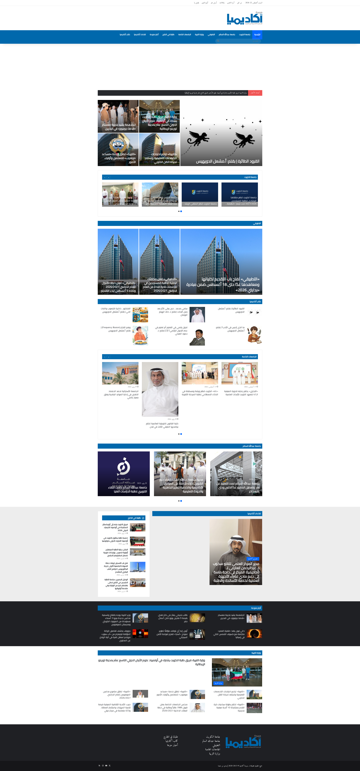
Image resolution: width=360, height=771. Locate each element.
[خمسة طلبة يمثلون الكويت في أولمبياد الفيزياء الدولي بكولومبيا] (137, 541)
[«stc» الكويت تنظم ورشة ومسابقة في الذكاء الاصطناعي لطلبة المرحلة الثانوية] (200, 373)
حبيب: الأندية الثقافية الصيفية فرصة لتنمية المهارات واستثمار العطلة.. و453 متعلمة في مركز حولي (114, 707)
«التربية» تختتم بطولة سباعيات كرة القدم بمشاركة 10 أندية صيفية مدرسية (229, 707)
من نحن (239, 2)
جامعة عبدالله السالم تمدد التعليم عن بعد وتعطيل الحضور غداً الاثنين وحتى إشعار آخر (238, 487)
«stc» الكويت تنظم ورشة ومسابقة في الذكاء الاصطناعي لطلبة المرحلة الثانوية (200, 392)
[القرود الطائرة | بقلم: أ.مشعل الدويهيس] (221, 133)
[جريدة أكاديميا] (244, 18)
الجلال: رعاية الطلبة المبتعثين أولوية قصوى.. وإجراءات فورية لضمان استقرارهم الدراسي (115, 552)
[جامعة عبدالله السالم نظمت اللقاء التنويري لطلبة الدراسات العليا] (124, 473)
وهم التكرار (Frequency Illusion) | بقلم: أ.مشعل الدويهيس (115, 328)
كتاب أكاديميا (125, 34)
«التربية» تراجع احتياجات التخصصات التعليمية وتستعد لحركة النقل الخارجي (160, 157)
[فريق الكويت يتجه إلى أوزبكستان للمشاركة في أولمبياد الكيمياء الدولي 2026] (137, 527)
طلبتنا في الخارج (168, 34)
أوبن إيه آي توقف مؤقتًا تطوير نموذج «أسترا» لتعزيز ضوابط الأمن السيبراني (172, 634)
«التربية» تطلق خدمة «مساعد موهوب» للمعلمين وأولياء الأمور (119, 157)
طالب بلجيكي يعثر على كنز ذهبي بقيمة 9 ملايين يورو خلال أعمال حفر (172, 618)
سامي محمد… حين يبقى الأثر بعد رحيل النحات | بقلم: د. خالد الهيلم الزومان (172, 311)
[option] (180, 133)
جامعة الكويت (244, 34)
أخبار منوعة (154, 34)
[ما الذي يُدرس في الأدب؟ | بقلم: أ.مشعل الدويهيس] (254, 335)
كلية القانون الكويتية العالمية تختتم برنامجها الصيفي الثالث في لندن (162, 425)
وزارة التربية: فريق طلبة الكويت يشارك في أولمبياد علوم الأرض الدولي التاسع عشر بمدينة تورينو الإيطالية (159, 122)
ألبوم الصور (205, 2)
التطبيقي (211, 34)
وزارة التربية (199, 34)
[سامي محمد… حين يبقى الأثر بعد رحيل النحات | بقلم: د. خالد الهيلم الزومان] (197, 314)
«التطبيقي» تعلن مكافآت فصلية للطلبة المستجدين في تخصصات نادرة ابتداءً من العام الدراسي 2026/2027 (160, 284)
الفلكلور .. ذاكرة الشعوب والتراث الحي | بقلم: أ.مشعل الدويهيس (115, 310)
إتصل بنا (196, 2)
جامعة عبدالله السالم (227, 34)
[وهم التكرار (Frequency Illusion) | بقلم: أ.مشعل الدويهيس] (140, 335)
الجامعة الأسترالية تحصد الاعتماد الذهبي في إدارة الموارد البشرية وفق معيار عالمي (121, 394)
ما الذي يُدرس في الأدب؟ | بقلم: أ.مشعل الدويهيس (230, 328)
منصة (219, 765)
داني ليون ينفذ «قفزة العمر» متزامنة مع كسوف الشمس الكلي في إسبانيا (229, 634)
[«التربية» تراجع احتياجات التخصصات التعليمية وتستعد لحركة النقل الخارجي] (159, 149)
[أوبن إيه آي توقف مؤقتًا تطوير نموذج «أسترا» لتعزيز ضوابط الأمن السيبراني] (197, 634)
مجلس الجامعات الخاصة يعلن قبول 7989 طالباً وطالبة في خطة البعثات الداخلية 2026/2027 (172, 707)
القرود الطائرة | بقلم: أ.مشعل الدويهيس (227, 161)
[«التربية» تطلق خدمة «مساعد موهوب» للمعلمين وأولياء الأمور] (118, 149)
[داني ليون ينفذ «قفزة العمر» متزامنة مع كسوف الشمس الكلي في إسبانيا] (254, 633)
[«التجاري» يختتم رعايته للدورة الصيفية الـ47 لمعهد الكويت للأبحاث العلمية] (239, 373)
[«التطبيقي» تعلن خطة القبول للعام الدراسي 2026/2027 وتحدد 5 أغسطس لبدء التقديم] (118, 262)
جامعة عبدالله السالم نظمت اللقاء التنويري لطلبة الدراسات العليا (127, 489)
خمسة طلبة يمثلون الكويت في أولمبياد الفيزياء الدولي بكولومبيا (115, 539)
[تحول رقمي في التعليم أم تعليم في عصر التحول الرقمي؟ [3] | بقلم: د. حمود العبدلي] (197, 336)
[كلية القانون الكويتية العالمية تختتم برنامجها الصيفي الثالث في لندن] (160, 389)
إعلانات (222, 2)
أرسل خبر (214, 2)
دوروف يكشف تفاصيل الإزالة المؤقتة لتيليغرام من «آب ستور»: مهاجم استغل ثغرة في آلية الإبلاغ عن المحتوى (115, 635)
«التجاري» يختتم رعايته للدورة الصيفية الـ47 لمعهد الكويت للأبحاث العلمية (241, 392)
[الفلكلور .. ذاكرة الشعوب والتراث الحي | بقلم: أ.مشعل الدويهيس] (140, 314)
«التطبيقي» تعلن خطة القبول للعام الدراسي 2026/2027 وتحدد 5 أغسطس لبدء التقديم (118, 286)
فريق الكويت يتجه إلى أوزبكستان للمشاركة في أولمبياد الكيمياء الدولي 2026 (115, 527)
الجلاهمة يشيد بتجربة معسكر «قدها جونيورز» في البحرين (230, 92)
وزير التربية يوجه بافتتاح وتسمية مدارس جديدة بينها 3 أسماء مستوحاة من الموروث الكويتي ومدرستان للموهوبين (116, 619)
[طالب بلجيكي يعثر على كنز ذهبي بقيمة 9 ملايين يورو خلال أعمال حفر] (197, 617)
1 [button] (181, 211)
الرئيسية (257, 34)
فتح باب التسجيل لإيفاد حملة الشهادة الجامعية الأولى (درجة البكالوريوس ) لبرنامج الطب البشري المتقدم (116, 567)
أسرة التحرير (230, 2)
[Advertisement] (180, 64)
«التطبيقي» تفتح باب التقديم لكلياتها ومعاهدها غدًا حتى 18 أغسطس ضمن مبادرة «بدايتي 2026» (222, 284)
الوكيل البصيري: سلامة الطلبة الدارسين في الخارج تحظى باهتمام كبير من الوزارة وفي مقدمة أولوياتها (116, 584)
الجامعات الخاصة (184, 34)
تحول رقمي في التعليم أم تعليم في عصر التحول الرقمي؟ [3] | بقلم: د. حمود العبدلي (171, 330)
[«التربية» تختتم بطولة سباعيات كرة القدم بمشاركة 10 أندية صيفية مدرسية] (254, 708)
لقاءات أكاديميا (140, 34)
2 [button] (178, 211)
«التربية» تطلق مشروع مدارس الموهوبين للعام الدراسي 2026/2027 (116, 694)
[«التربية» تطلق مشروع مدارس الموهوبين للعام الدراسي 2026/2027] (140, 694)
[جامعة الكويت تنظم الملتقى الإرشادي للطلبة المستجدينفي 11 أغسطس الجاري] (200, 194)
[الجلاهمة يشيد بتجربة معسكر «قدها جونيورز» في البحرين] (118, 116)
